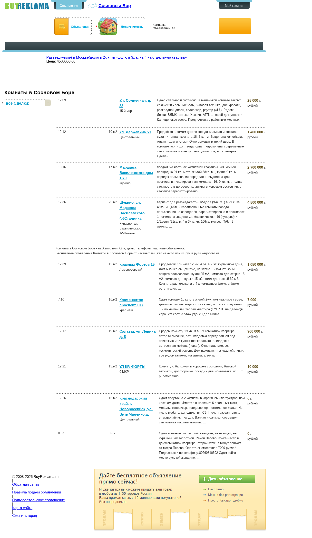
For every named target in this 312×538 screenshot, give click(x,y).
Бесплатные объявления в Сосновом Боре (27, 6)
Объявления (69, 6)
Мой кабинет (234, 6)
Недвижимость (132, 26)
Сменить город (24, 516)
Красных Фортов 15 (137, 264)
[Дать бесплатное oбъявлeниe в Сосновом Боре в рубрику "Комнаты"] (235, 26)
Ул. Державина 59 (135, 132)
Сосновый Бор (114, 5)
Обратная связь (25, 484)
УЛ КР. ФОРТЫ (132, 367)
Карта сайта (22, 508)
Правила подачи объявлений (36, 492)
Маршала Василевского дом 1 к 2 (136, 172)
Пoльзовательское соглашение (38, 500)
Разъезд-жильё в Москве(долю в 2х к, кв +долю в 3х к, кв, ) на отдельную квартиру (116, 57)
